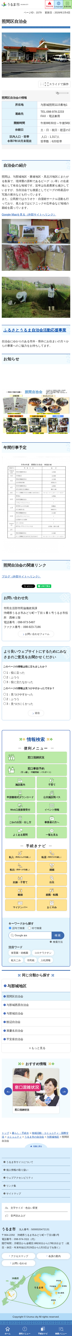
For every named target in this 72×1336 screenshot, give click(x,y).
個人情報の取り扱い (17, 1169)
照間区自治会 (14, 996)
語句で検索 (18, 928)
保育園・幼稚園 (19, 952)
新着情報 (67, 6)
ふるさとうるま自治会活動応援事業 (34, 330)
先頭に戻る (37, 1146)
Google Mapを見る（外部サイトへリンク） (29, 214)
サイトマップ (13, 1193)
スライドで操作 (59, 84)
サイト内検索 (12, 935)
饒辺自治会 (13, 1021)
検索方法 (58, 941)
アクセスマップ (19, 1256)
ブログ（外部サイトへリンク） (21, 576)
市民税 (30, 960)
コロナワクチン (43, 952)
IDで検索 (37, 928)
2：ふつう (12, 677)
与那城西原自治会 (17, 1004)
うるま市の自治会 (34, 1136)
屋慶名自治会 (14, 1030)
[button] (49, 4)
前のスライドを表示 (8, 1091)
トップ (5, 1133)
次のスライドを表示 (64, 1091)
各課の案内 (54, 1256)
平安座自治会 (14, 1039)
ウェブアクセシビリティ (19, 1177)
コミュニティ (14, 1136)
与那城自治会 (14, 1013)
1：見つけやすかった (19, 694)
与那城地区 (17, 986)
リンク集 (11, 1185)
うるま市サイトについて (19, 1162)
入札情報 (46, 960)
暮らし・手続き (20, 1133)
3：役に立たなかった (19, 682)
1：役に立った (15, 672)
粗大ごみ (16, 960)
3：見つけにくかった (19, 703)
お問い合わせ (19, 1263)
